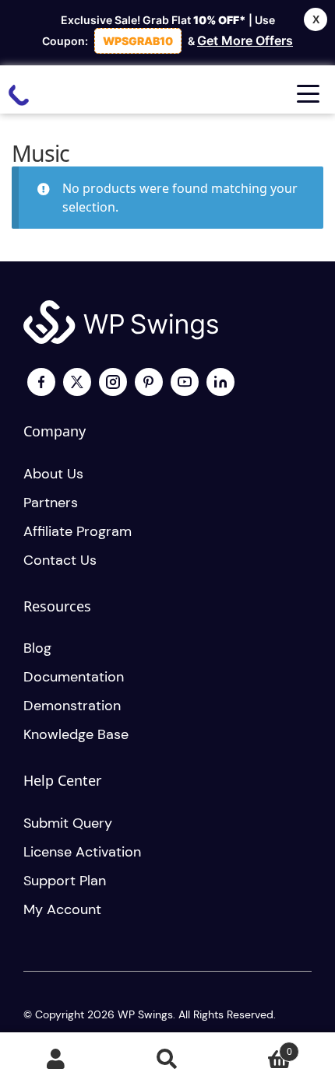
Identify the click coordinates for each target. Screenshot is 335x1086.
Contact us (60, 560)
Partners (50, 502)
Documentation (73, 676)
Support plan (64, 880)
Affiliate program (77, 531)
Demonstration (72, 705)
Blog (37, 648)
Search (167, 1059)
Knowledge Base (76, 734)
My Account (55, 1059)
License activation (82, 852)
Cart (258, 1046)
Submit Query (67, 823)
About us (53, 473)
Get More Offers (245, 40)
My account (62, 909)
